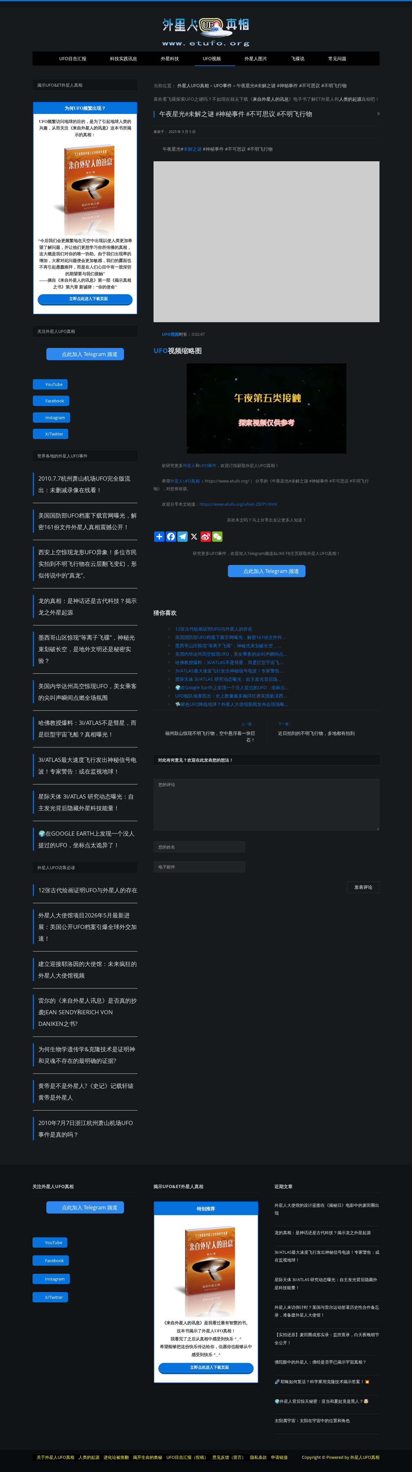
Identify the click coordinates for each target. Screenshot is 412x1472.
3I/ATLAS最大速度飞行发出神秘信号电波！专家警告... (229, 671)
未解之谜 (192, 149)
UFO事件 (223, 85)
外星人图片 (256, 58)
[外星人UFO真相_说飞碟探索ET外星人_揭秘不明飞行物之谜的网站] (206, 30)
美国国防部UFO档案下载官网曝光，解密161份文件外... (230, 637)
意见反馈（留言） (229, 1457)
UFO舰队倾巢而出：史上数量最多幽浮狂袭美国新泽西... (231, 696)
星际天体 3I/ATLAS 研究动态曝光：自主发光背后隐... (228, 679)
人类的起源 (350, 99)
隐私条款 (258, 1457)
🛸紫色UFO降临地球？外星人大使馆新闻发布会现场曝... (231, 704)
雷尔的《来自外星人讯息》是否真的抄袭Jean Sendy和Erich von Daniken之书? (87, 1012)
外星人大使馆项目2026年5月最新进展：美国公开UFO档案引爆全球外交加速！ (87, 926)
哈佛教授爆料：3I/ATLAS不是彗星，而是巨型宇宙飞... (229, 662)
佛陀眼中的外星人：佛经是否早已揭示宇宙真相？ (321, 1362)
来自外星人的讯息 (271, 99)
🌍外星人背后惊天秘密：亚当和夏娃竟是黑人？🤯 (322, 1401)
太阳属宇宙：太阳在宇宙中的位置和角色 (312, 1420)
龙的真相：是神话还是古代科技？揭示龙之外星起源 (323, 1232)
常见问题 (337, 58)
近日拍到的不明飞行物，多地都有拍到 (316, 733)
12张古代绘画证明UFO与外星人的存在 (213, 629)
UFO (189, 99)
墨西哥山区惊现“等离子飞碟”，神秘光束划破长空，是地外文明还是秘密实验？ (86, 648)
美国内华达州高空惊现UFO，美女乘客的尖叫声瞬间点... (231, 654)
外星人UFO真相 (193, 85)
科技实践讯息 (123, 58)
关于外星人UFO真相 (55, 1457)
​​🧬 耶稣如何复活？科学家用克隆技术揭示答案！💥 (322, 1381)
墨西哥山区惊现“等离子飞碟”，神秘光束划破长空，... (228, 645)
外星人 (327, 99)
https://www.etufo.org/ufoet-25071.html (238, 504)
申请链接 (279, 1457)
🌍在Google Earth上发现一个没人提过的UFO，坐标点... (232, 687)
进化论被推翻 (116, 1457)
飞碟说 (297, 58)
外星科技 (170, 58)
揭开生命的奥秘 (147, 1457)
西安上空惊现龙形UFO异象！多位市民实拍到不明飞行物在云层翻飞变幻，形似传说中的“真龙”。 (87, 563)
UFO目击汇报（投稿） (187, 1457)
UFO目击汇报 (72, 58)
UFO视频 (212, 58)
